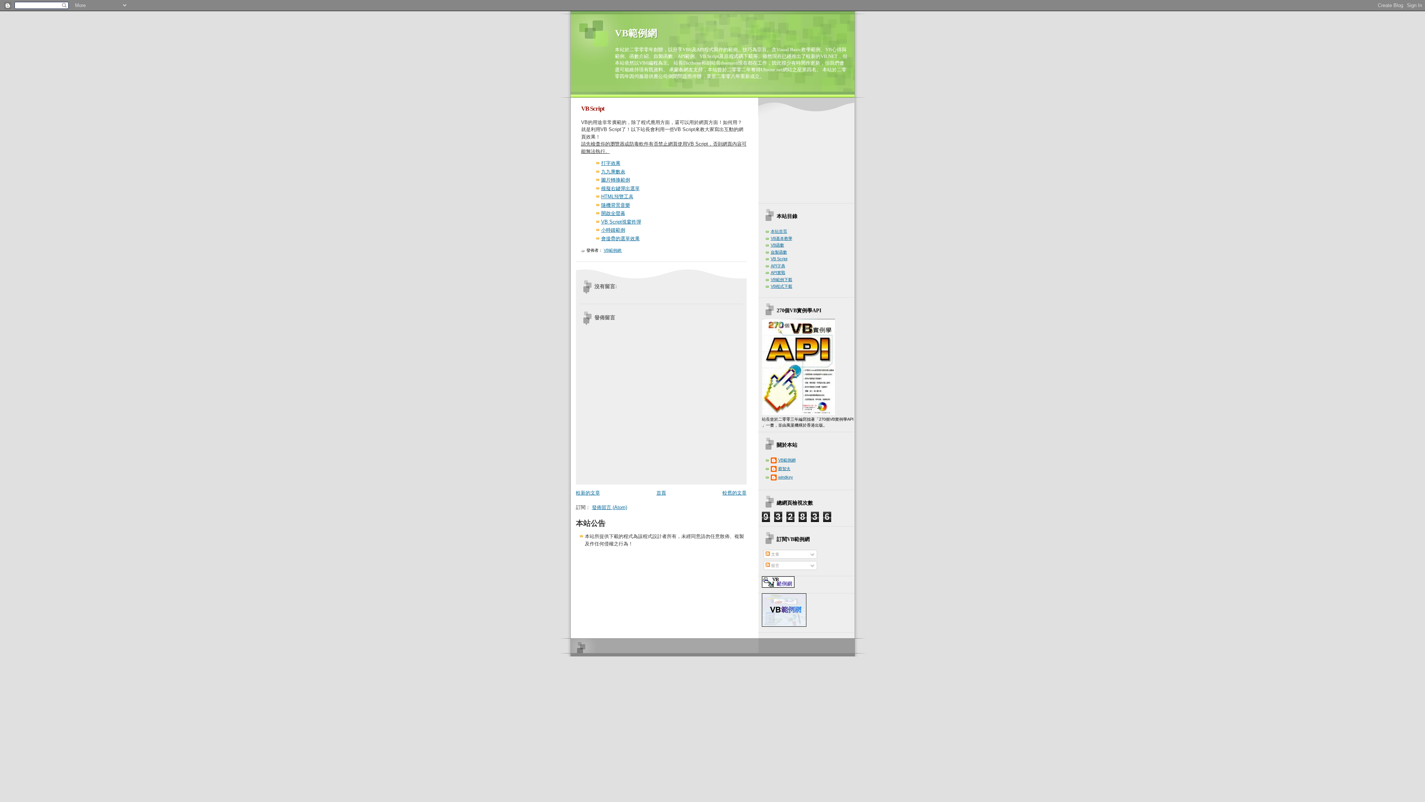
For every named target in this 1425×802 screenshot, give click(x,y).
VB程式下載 (781, 286)
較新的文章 (588, 493)
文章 (774, 554)
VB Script (779, 259)
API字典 (778, 266)
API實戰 (778, 272)
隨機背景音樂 (615, 205)
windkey (785, 477)
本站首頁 (779, 231)
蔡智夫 (784, 468)
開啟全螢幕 (613, 213)
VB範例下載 (781, 279)
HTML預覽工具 (617, 196)
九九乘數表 (613, 172)
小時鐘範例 (613, 230)
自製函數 (779, 252)
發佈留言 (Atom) (609, 507)
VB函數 (777, 245)
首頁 (661, 493)
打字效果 (610, 163)
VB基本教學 (781, 238)
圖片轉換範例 (615, 180)
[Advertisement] (808, 151)
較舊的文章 (735, 493)
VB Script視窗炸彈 (621, 222)
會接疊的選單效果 (620, 238)
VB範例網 (636, 33)
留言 (774, 565)
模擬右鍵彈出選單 (620, 188)
